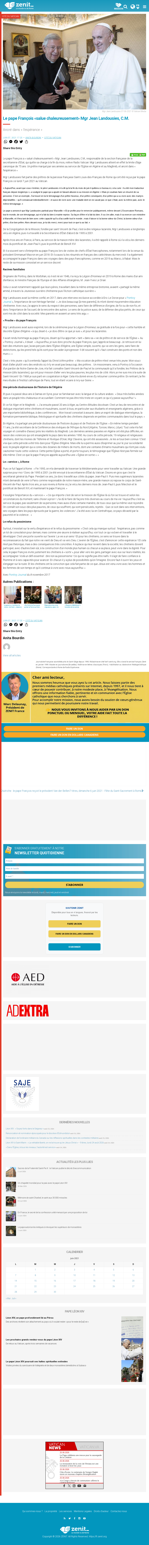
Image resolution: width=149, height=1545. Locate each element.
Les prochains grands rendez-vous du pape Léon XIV (34, 1339)
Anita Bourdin (33, 138)
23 (55, 1286)
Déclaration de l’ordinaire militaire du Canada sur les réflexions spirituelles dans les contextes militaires (52, 1138)
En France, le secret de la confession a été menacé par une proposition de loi (52, 1212)
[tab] (60, 1446)
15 (35, 1281)
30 (55, 1292)
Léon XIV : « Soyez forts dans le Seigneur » (25, 1128)
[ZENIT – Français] (42, 6)
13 (133, 1275)
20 (133, 1281)
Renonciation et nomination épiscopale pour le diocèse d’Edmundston (38, 1133)
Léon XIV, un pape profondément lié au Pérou (29, 1317)
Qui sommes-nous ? (32, 1511)
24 (74, 1286)
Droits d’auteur (101, 1511)
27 (133, 1286)
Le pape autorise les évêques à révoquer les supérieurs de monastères (49, 1227)
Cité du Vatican (10, 16)
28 (16, 1292)
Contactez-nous (119, 1511)
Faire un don (74, 728)
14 (16, 1281)
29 (35, 1292)
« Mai (8, 1298)
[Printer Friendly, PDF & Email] (138, 155)
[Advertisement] (74, 766)
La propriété (51, 1511)
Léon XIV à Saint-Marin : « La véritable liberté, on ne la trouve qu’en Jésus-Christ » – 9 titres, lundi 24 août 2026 (55, 1142)
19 (113, 1281)
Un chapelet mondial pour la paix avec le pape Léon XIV (43, 1183)
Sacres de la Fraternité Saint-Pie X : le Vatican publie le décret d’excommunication (54, 1168)
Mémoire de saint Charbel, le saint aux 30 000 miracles (42, 1198)
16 (55, 1281)
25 (94, 1286)
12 (113, 1275)
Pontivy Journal (17, 574)
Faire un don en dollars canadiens (74, 734)
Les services (65, 1511)
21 (16, 1286)
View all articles (12, 655)
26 (113, 1286)
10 (74, 1275)
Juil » (14, 1298)
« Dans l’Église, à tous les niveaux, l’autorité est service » (31, 1147)
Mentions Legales (83, 1511)
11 (94, 1275)
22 (35, 1286)
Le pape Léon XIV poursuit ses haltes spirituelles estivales (37, 1361)
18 (94, 1281)
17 (74, 1281)
